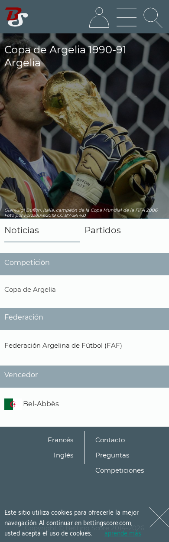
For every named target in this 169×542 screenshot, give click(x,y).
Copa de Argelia (30, 289)
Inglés (63, 455)
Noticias (21, 230)
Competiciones (119, 470)
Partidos (102, 230)
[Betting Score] (16, 17)
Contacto (110, 440)
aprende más (122, 532)
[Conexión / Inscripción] (99, 18)
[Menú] (126, 18)
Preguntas (112, 455)
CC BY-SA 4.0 (71, 215)
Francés (60, 440)
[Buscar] (154, 18)
